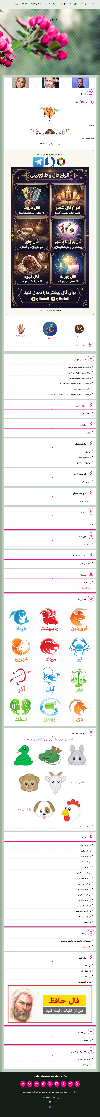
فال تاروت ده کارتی (84, 900)
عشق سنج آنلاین (85, 563)
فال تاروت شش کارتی (83, 889)
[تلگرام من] (70, 1084)
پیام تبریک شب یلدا (84, 982)
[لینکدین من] (23, 1084)
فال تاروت (73, 3)
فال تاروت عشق (85, 905)
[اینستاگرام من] (56, 1084)
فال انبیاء (88, 432)
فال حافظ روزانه (86, 971)
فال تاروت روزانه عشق (83, 911)
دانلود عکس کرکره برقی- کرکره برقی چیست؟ (75, 941)
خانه (92, 3)
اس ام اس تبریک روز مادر (82, 389)
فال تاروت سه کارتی (84, 873)
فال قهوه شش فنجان (84, 462)
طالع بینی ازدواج (85, 500)
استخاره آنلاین (36, 3)
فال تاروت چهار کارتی (84, 878)
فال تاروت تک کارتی (84, 867)
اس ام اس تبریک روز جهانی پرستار (79, 367)
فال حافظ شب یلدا (85, 976)
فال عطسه (87, 1040)
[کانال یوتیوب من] (29, 1084)
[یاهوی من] (77, 1084)
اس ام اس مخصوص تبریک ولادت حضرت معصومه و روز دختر (70, 394)
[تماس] (50, 1084)
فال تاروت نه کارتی (84, 894)
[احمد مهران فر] (80, 83)
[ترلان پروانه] (50, 83)
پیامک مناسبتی (50, 3)
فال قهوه (88, 451)
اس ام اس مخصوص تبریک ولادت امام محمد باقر (75, 383)
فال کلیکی (87, 544)
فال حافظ (84, 3)
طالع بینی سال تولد (84, 826)
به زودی (51, 19)
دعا (43, 143)
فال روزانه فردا (86, 1064)
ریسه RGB (87, 582)
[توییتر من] (43, 1084)
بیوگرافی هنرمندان (84, 1059)
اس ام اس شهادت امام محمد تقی (80, 378)
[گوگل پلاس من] (36, 1084)
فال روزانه (62, 3)
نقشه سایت (41, 1097)
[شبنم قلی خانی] (20, 83)
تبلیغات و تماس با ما (20, 3)
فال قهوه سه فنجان (84, 457)
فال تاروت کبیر (86, 851)
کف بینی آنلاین (86, 481)
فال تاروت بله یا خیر (84, 916)
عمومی (78, 345)
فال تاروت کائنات (85, 862)
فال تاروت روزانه (85, 845)
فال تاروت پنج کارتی (84, 883)
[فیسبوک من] (63, 1084)
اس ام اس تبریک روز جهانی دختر (80, 372)
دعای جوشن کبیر (85, 519)
